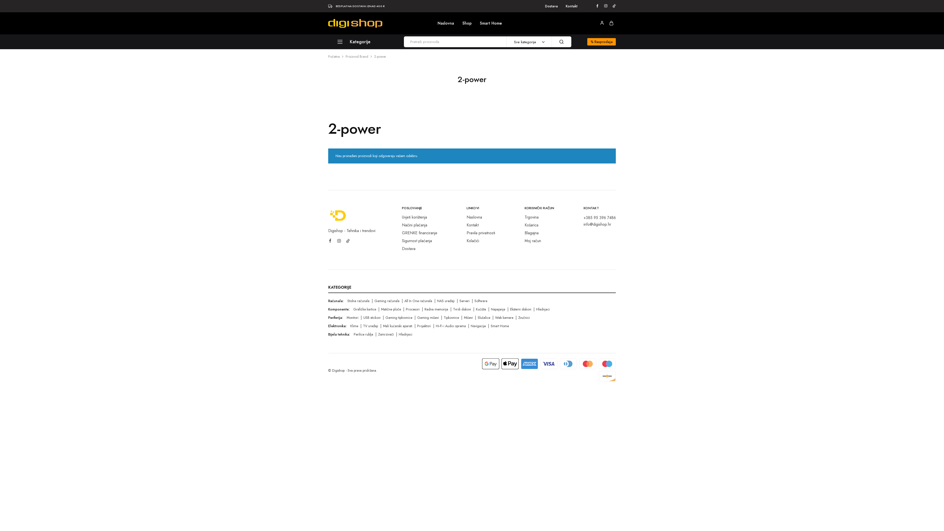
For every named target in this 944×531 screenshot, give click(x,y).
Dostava (551, 6)
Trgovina (532, 217)
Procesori (413, 309)
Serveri (464, 300)
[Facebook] (330, 241)
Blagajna (532, 233)
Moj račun (533, 241)
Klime (354, 326)
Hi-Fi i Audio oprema (451, 326)
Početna (334, 56)
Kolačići (473, 241)
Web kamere (504, 317)
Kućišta (481, 309)
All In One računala (418, 300)
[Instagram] (339, 242)
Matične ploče (391, 309)
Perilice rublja (363, 334)
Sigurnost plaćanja (417, 241)
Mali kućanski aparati (397, 326)
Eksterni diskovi (520, 309)
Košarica (531, 225)
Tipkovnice (451, 317)
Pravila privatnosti (481, 233)
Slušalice (484, 317)
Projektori (424, 326)
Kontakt (571, 6)
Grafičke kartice (364, 309)
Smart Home (491, 23)
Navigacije (478, 326)
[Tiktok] (347, 242)
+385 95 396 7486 (600, 218)
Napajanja (498, 309)
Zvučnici (524, 317)
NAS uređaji (446, 300)
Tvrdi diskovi (462, 309)
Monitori (352, 317)
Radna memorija (436, 309)
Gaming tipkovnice (398, 317)
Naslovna (446, 23)
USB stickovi (372, 317)
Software (480, 300)
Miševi (468, 317)
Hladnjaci (543, 309)
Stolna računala (358, 300)
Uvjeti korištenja (414, 217)
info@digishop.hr (597, 224)
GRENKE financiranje (419, 233)
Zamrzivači (386, 334)
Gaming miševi (428, 317)
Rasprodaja (601, 41)
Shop (467, 23)
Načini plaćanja (414, 225)
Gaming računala (386, 300)
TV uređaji (370, 326)
